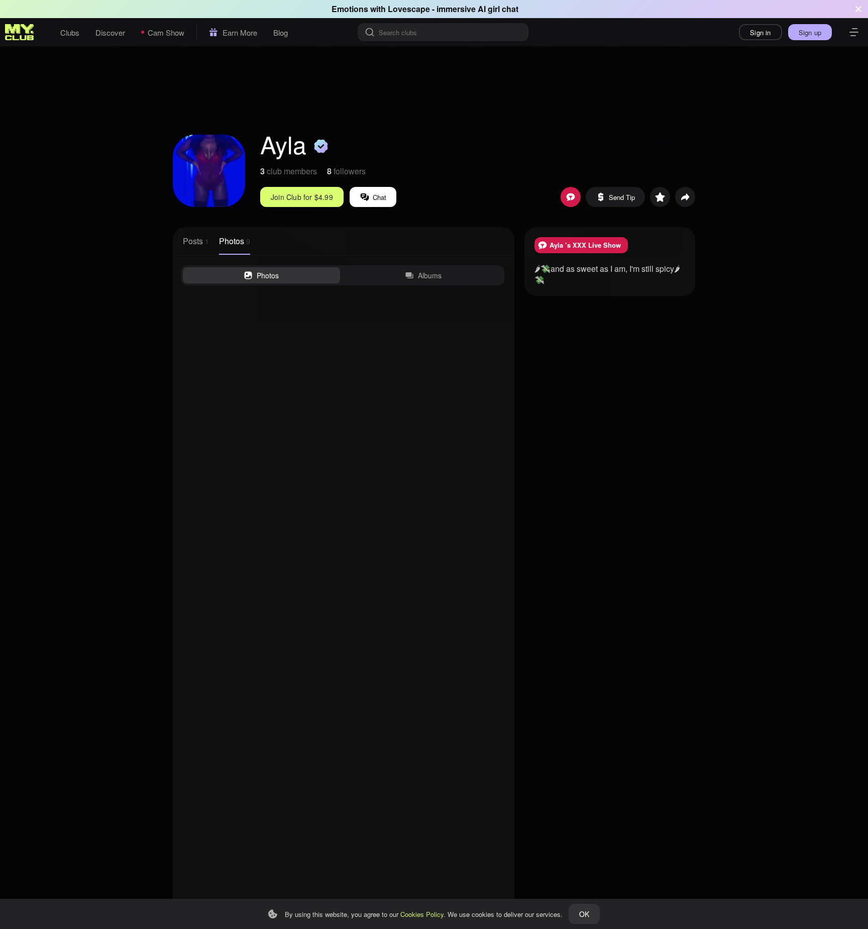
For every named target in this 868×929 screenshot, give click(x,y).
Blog (280, 32)
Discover (110, 32)
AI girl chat (498, 9)
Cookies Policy (422, 914)
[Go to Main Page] (19, 32)
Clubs (69, 32)
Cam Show (166, 32)
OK (584, 914)
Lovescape (409, 9)
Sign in (760, 32)
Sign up (810, 32)
